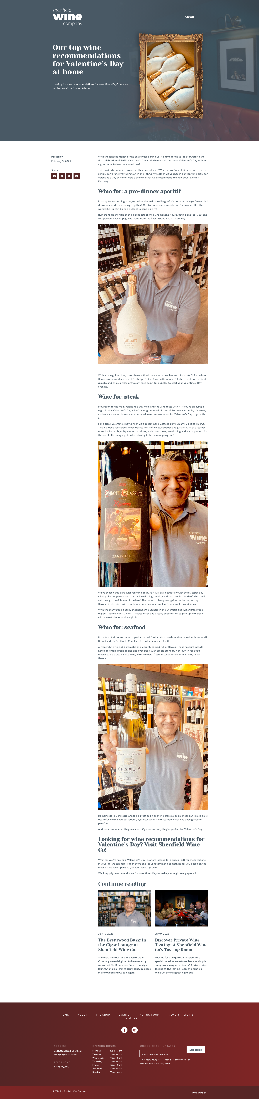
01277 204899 (61, 1067)
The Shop (103, 1014)
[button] (54, 176)
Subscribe (195, 1049)
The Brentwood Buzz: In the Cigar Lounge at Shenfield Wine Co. (122, 945)
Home (65, 1014)
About (82, 1014)
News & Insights (181, 1014)
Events (124, 1014)
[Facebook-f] (124, 1030)
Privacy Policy (163, 1063)
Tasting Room (149, 1014)
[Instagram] (135, 1030)
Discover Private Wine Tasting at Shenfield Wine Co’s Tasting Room (181, 945)
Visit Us (132, 1017)
